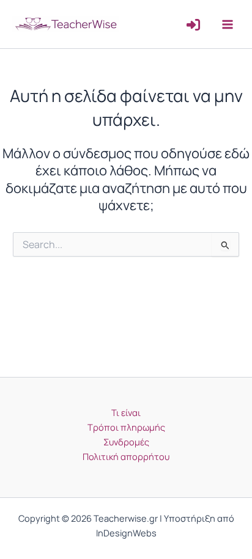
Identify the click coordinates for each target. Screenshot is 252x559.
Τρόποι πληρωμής (126, 427)
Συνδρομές (126, 442)
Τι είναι (126, 412)
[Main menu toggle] (227, 24)
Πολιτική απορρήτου (126, 456)
